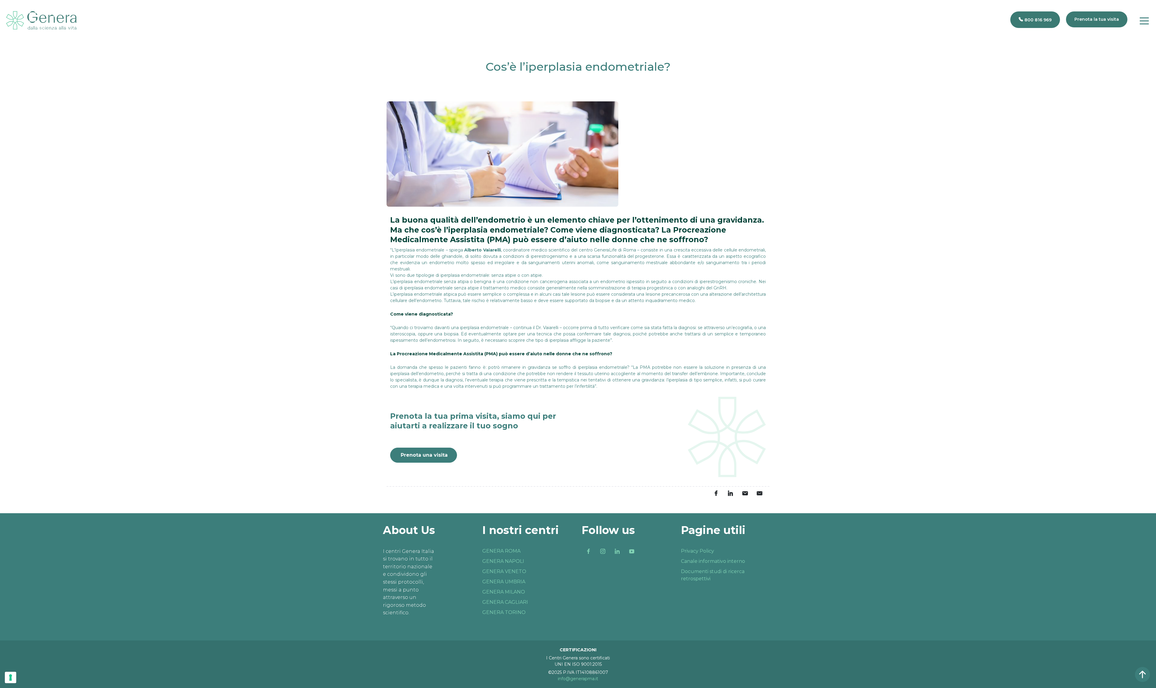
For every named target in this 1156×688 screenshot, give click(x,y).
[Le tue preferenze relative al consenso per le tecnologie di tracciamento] (10, 677)
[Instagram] (602, 551)
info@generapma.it (578, 678)
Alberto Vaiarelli (482, 250)
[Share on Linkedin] (730, 493)
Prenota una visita (424, 455)
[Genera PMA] (41, 20)
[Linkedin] (617, 551)
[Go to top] (1142, 674)
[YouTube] (631, 551)
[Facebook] (588, 551)
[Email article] (744, 493)
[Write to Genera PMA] (759, 493)
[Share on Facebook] (715, 493)
